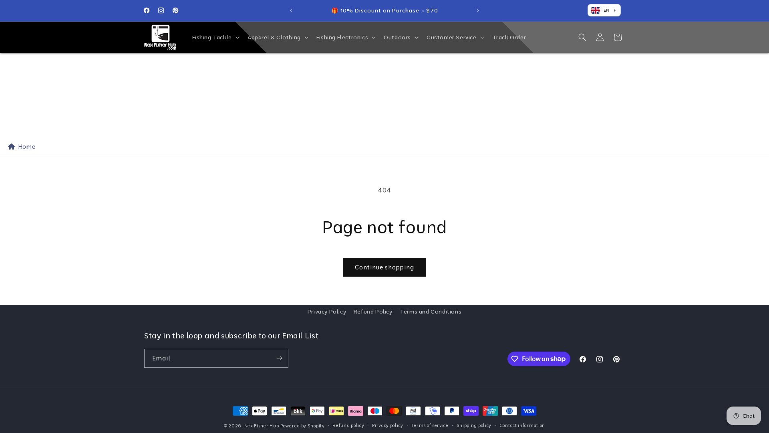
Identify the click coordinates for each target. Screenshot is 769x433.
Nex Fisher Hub (261, 426)
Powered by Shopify (302, 426)
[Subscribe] (279, 358)
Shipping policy (474, 425)
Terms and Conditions (430, 311)
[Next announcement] (478, 10)
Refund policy (348, 425)
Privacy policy (387, 425)
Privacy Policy (327, 311)
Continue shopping (384, 267)
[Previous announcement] (291, 10)
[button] (215, 37)
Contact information (522, 425)
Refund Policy (373, 311)
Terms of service (430, 425)
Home (25, 146)
